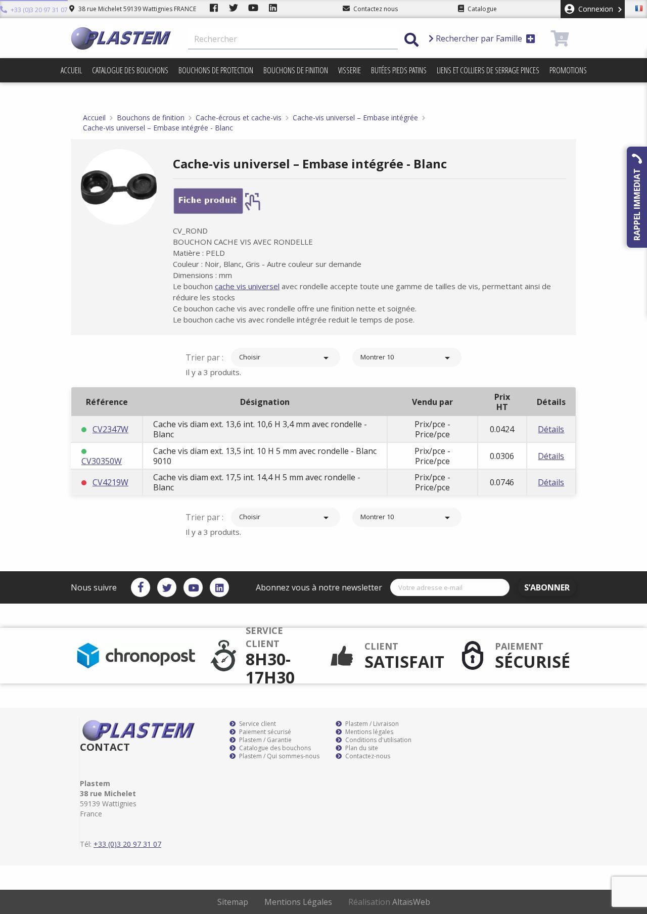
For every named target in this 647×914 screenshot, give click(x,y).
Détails (551, 429)
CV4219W (110, 482)
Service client (257, 724)
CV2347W (110, 429)
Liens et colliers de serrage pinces (488, 70)
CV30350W (101, 461)
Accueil (71, 70)
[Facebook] (140, 587)
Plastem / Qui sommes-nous (278, 756)
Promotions (568, 70)
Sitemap (232, 901)
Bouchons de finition (295, 70)
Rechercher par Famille (479, 38)
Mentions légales (368, 732)
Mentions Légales (298, 901)
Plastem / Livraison (371, 724)
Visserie (349, 70)
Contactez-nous (367, 756)
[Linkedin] (219, 587)
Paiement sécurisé (264, 732)
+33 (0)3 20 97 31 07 (38, 10)
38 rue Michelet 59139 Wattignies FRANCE (136, 9)
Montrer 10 (406, 358)
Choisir (285, 358)
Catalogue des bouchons (130, 70)
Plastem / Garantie (265, 740)
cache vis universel (247, 286)
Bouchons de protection (215, 70)
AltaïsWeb (411, 901)
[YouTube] (193, 587)
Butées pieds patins (399, 70)
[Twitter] (166, 587)
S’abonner (547, 587)
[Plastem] (121, 38)
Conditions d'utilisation (377, 740)
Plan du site (361, 748)
